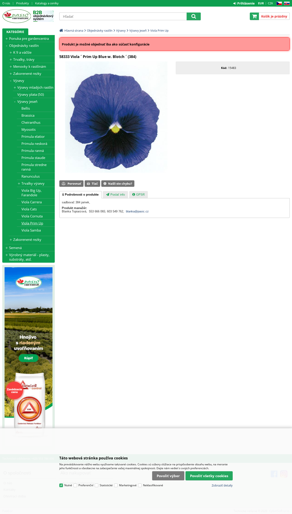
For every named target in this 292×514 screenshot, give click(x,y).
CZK (270, 3)
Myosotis (28, 129)
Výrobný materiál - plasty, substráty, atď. (29, 257)
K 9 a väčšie (22, 52)
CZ (278, 3)
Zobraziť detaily (222, 485)
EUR (261, 3)
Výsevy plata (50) (30, 94)
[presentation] (81, 194)
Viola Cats (29, 209)
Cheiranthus (30, 122)
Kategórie (15, 32)
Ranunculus (30, 176)
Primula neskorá (34, 143)
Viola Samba (31, 230)
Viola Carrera (31, 202)
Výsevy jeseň (27, 101)
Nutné (68, 485)
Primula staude (33, 157)
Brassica (27, 115)
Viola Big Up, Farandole (31, 192)
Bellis (25, 108)
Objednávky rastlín (24, 45)
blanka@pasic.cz (137, 211)
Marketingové (128, 485)
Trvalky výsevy (32, 183)
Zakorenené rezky (27, 73)
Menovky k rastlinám (29, 66)
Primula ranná (32, 150)
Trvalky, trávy (23, 59)
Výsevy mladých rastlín (35, 87)
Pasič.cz (16, 16)
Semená (15, 247)
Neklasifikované (153, 485)
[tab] (80, 194)
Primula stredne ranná (34, 166)
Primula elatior (33, 136)
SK (286, 3)
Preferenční (85, 485)
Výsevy (18, 80)
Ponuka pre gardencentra (29, 38)
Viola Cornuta (32, 216)
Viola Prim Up (32, 223)
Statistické (106, 485)
